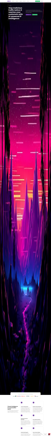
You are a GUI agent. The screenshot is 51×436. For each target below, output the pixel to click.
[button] (13, 1)
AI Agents (21, 1)
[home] (9, 1)
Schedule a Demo (38, 1)
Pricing (28, 1)
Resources (24, 1)
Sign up (42, 1)
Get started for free (29, 14)
